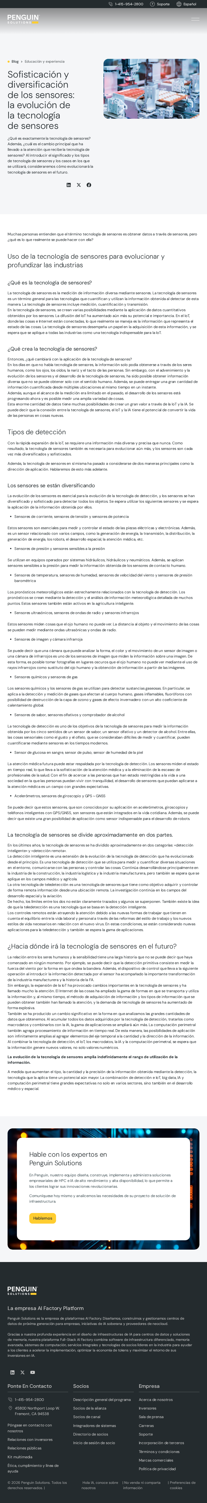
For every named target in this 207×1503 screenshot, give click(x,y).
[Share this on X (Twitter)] (79, 185)
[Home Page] (24, 19)
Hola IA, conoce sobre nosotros (100, 1485)
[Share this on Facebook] (89, 185)
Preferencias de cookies (183, 1485)
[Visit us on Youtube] (33, 1372)
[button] (190, 4)
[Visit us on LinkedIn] (13, 1372)
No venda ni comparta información (142, 1485)
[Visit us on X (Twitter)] (23, 1372)
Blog (15, 61)
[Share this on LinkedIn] (69, 185)
